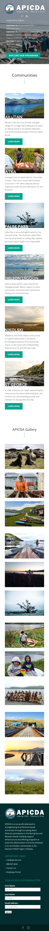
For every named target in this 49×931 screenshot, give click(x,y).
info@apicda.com (13, 860)
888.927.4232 (12, 864)
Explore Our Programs (23, 55)
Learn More (14, 141)
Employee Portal (13, 872)
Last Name (10, 894)
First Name (10, 885)
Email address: (11, 903)
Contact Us (11, 868)
